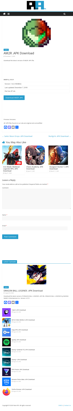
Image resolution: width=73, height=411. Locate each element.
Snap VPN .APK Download (20, 330)
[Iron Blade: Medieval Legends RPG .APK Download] (12, 147)
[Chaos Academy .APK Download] (35, 147)
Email (4, 226)
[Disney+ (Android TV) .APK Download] (6, 349)
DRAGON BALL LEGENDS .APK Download (23, 290)
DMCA (60, 405)
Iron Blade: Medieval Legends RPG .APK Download (11, 169)
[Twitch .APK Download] (6, 309)
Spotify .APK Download (19, 340)
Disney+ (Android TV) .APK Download (23, 350)
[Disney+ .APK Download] (6, 359)
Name (4, 215)
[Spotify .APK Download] (6, 339)
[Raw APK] (4, 14)
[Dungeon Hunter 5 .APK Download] (58, 147)
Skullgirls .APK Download (59, 136)
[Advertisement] (36, 70)
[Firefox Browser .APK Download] (6, 388)
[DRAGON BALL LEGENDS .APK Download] (36, 266)
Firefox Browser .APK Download (22, 389)
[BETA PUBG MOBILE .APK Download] (6, 319)
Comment (5, 188)
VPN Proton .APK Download (20, 369)
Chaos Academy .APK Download (34, 168)
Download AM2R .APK (14, 98)
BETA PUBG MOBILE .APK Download (23, 320)
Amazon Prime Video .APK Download (23, 379)
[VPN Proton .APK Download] (6, 369)
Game (6, 50)
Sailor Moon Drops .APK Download (17, 136)
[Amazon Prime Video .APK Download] (6, 378)
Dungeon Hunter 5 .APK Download (59, 168)
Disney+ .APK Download (19, 359)
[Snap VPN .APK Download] (6, 329)
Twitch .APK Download (19, 310)
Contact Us (67, 405)
